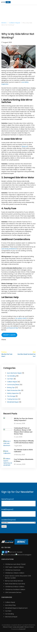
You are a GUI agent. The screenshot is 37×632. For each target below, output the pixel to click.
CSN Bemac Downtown (12, 570)
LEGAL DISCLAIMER (18, 627)
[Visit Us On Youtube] (15, 552)
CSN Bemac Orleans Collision (14, 573)
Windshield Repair (13, 402)
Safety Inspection (13, 393)
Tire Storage (11, 396)
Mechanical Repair (11, 617)
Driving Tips (11, 387)
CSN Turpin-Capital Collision (14, 567)
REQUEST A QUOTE (9, 335)
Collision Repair (12, 382)
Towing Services (12, 399)
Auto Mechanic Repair (14, 373)
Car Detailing (11, 376)
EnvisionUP (22, 629)
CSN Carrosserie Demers (13, 592)
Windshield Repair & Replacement (16, 608)
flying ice (25, 146)
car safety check (20, 318)
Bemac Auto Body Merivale (14, 581)
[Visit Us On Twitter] (3, 552)
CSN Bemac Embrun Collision (14, 587)
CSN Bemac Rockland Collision (15, 589)
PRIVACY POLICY (8, 627)
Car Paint (10, 379)
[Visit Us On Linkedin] (8, 555)
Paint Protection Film (14, 390)
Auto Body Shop (10, 605)
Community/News (13, 385)
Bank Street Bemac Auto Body (15, 584)
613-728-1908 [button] (5, 547)
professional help (12, 328)
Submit (4, 526)
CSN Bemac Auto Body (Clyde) (15, 564)
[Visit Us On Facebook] (6, 552)
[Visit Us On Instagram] (23, 555)
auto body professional (9, 249)
